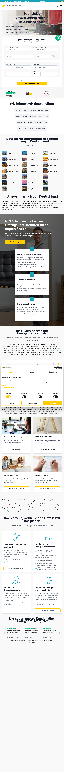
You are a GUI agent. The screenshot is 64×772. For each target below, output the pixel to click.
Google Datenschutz (8, 387)
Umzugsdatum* (10, 54)
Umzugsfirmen (57, 409)
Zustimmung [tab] (11, 372)
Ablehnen (11, 403)
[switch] (24, 396)
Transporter (12, 348)
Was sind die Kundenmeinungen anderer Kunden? (32, 122)
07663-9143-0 (44, 1)
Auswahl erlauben (32, 403)
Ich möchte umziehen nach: (40, 47)
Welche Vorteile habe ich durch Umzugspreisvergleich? (32, 110)
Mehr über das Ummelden (47, 488)
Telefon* (35, 71)
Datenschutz (5, 385)
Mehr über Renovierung (48, 449)
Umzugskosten (56, 350)
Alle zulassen (52, 403)
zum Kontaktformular (16, 568)
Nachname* (36, 64)
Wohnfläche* (39, 54)
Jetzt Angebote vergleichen (32, 83)
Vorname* (15, 64)
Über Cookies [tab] (53, 372)
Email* (8, 71)
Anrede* (8, 64)
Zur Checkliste (16, 449)
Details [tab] (32, 372)
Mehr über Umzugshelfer (16, 488)
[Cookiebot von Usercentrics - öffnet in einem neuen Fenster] (55, 367)
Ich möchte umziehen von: (13, 47)
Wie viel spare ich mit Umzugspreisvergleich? (32, 128)
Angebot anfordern (48, 610)
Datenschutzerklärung (25, 80)
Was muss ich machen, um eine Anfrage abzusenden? (32, 116)
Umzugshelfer (12, 512)
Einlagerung (55, 54)
